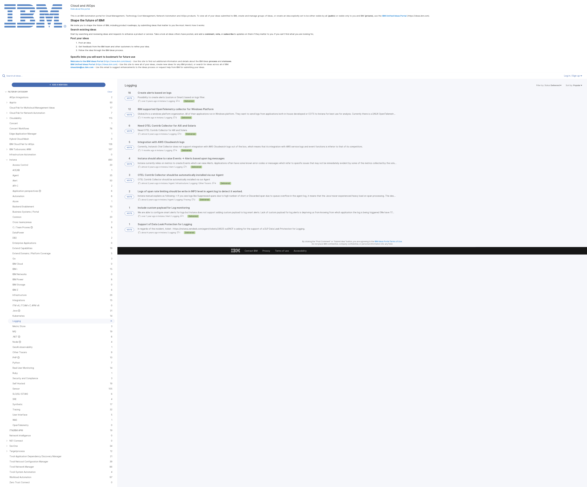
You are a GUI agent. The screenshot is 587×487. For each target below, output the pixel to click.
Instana (162, 101)
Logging (171, 101)
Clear (109, 92)
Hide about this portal (80, 9)
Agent (171, 183)
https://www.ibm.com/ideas (117, 61)
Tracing (187, 200)
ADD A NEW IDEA (60, 85)
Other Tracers (205, 183)
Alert (171, 167)
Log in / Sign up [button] (572, 75)
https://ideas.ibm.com (106, 64)
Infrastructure (182, 183)
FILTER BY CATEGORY (18, 92)
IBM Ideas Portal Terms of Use (388, 241)
